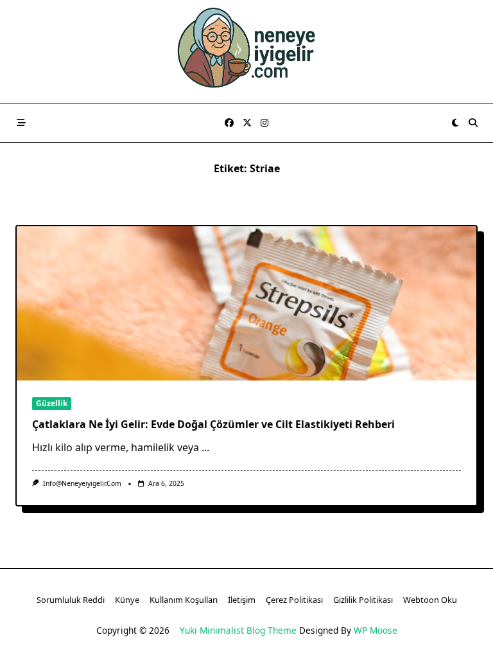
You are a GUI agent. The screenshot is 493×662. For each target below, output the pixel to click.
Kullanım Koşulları (184, 599)
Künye (127, 599)
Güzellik (51, 403)
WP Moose (375, 630)
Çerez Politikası (294, 599)
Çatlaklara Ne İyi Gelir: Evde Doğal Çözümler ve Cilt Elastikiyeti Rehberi (213, 424)
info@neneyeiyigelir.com (82, 483)
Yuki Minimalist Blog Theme (238, 630)
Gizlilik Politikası (363, 599)
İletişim (241, 599)
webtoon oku (430, 599)
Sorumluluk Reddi (71, 599)
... (205, 447)
